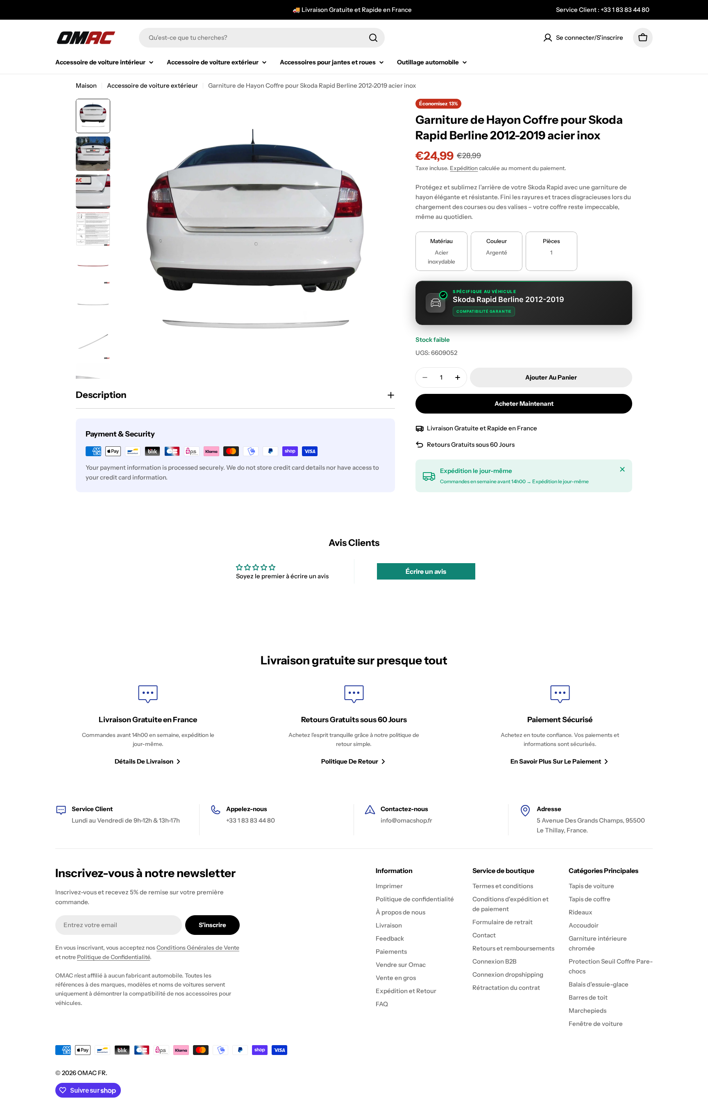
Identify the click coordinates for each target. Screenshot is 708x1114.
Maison (86, 85)
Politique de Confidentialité (113, 957)
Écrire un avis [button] (426, 571)
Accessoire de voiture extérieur (152, 85)
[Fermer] (622, 469)
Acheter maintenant (524, 403)
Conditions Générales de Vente (198, 947)
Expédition (464, 168)
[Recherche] (373, 38)
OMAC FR (91, 1073)
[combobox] (262, 38)
